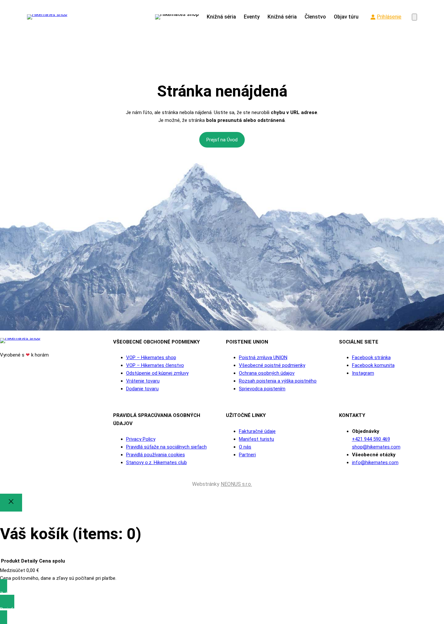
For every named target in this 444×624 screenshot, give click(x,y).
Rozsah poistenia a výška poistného (278, 381)
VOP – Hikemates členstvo (155, 365)
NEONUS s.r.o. (236, 484)
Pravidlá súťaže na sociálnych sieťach (166, 447)
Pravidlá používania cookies (155, 455)
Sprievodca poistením (262, 389)
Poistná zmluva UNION (263, 357)
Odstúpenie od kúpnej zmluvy (157, 373)
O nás (245, 447)
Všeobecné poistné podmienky (272, 365)
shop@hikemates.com (376, 447)
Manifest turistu (256, 439)
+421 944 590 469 (371, 439)
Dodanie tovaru (142, 389)
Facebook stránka (371, 357)
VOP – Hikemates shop (151, 357)
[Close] (11, 503)
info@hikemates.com (375, 462)
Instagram (363, 373)
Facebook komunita (373, 365)
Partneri (247, 455)
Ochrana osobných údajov (266, 373)
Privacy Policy (140, 439)
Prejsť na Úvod (222, 140)
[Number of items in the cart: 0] (414, 17)
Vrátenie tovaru (143, 381)
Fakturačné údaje (257, 431)
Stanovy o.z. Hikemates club (156, 462)
